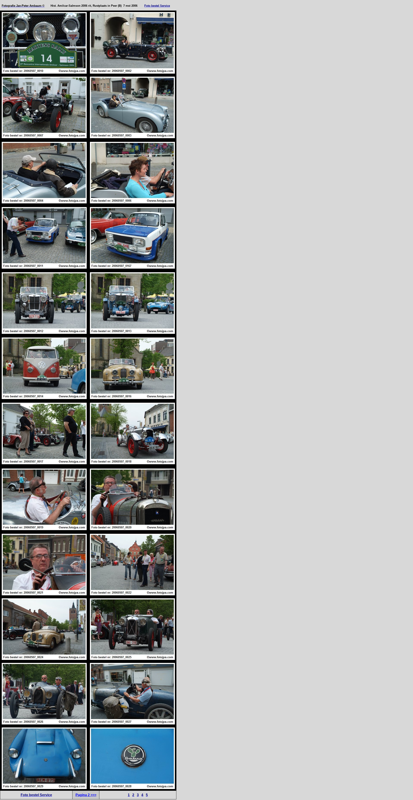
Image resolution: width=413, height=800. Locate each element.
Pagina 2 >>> (86, 795)
